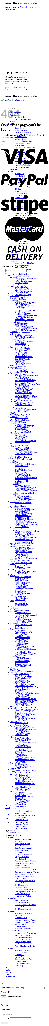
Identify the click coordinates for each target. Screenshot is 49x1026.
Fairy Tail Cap (20, 358)
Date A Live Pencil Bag (23, 676)
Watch (12, 911)
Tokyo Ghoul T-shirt (22, 828)
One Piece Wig (20, 961)
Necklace (14, 623)
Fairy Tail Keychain (22, 547)
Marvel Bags (20, 308)
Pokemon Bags (20, 321)
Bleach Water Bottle (23, 773)
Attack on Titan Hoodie (24, 504)
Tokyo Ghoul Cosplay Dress (25, 397)
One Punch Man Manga (24, 589)
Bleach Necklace (21, 628)
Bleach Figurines (21, 430)
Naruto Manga (20, 584)
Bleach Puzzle (20, 728)
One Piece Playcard (22, 719)
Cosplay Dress (15, 373)
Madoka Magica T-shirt (24, 811)
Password (5, 992)
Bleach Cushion (21, 403)
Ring (12, 737)
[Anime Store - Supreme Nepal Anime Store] (12, 100)
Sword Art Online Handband (26, 477)
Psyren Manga (20, 591)
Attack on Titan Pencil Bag (25, 671)
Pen (11, 505)
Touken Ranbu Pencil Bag (24, 704)
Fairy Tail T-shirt (21, 802)
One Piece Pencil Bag (23, 695)
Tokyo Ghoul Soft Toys (23, 787)
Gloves (12, 460)
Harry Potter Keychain (23, 552)
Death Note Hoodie (22, 508)
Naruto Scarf (20, 765)
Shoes (12, 769)
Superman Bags (21, 325)
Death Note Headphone (24, 488)
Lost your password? (9, 1001)
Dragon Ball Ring (21, 748)
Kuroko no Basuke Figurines (25, 440)
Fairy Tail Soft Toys (22, 776)
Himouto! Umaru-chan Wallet (26, 707)
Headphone (14, 484)
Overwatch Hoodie (22, 521)
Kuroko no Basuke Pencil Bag (26, 684)
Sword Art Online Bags (23, 327)
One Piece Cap (20, 366)
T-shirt (12, 791)
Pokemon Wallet (21, 725)
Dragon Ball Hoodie (22, 510)
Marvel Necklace (21, 639)
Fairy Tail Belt (20, 338)
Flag (11, 293)
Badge (12, 121)
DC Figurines (20, 434)
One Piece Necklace (22, 643)
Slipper (12, 772)
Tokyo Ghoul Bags (22, 329)
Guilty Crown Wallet (22, 867)
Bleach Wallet (20, 846)
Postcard (13, 559)
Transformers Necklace (24, 654)
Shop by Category (13, 275)
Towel (12, 830)
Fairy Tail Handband (22, 469)
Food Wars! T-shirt (22, 804)
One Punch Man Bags (23, 316)
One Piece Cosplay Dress (24, 388)
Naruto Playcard (21, 717)
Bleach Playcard (21, 713)
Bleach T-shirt (20, 796)
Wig (11, 786)
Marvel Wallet (20, 878)
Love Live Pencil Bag (23, 689)
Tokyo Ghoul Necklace (23, 652)
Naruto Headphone (22, 333)
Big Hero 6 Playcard (22, 715)
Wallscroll (14, 736)
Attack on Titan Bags (23, 288)
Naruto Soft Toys (21, 778)
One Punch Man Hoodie (24, 519)
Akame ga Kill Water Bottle (25, 770)
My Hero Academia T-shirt (25, 815)
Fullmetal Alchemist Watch (25, 920)
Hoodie (13, 501)
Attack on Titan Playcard (24, 711)
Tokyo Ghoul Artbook (23, 119)
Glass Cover (14, 458)
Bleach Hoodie (20, 506)
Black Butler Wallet (22, 843)
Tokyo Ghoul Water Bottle (25, 946)
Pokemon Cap (20, 369)
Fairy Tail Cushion (21, 406)
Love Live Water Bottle (23, 939)
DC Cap (18, 351)
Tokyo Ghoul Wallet (22, 894)
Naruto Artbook (21, 117)
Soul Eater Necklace (22, 647)
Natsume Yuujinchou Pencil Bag (27, 693)
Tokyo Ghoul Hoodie (23, 525)
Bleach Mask (20, 597)
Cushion (13, 401)
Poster (12, 724)
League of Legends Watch (25, 922)
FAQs (7, 807)
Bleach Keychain (21, 536)
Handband (14, 300)
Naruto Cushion (21, 408)
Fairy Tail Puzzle (21, 730)
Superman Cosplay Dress (24, 395)
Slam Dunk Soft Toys (23, 785)
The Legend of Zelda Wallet (25, 891)
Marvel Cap (19, 362)
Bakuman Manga (21, 578)
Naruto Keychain (21, 556)
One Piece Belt (20, 345)
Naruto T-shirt (20, 817)
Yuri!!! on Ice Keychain (23, 567)
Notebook (14, 494)
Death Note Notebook (23, 658)
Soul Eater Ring (20, 758)
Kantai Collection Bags (23, 141)
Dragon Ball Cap (21, 355)
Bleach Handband (22, 467)
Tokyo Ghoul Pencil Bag (24, 702)
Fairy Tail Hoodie (21, 512)
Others (17, 645)
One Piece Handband (23, 475)
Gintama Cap (20, 360)
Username (5, 1010)
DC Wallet (19, 852)
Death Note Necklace (23, 632)
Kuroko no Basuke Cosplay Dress (28, 384)
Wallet (12, 837)
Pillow (12, 706)
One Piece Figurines (22, 285)
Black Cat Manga (21, 418)
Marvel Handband (22, 471)
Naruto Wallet (20, 883)
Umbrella (13, 672)
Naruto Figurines (21, 445)
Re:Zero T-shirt (21, 826)
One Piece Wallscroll (23, 909)
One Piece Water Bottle (24, 944)
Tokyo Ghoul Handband (24, 480)
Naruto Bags (20, 312)
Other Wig (19, 965)
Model (12, 606)
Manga (13, 576)
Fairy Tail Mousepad (23, 613)
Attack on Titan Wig (23, 950)
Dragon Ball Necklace (23, 634)
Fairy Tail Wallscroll (22, 902)
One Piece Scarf (21, 767)
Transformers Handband (24, 482)
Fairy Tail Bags (20, 299)
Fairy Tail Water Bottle (23, 937)
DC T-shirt (19, 798)
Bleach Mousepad (22, 610)
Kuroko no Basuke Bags (24, 143)
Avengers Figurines (22, 427)
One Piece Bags (21, 314)
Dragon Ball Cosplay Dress (25, 379)
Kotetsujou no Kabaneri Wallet (27, 872)
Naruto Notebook (22, 663)
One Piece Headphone (23, 497)
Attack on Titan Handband (25, 464)
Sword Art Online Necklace (25, 650)
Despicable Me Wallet (23, 854)
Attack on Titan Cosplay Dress (27, 375)
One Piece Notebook (23, 665)
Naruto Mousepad (22, 617)
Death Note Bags (21, 130)
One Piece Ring (20, 754)
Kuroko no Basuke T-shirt (25, 809)
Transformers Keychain (24, 565)
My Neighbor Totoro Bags (25, 310)
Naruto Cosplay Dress (23, 386)
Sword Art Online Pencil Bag (26, 700)
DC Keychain (20, 538)
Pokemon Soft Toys (22, 782)
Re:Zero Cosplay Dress (23, 393)
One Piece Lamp (21, 573)
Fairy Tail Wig (20, 955)
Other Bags (19, 318)
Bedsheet (13, 332)
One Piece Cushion (22, 410)
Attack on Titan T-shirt (24, 793)
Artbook (13, 277)
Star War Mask (20, 602)
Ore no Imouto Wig (22, 963)
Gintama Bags (20, 139)
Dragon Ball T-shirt (22, 800)
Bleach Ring (19, 741)
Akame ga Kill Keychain (24, 532)
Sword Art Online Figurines (25, 451)
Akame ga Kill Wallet (23, 839)
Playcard (13, 546)
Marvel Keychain (21, 554)
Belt (11, 334)
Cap (11, 347)
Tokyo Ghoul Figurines (23, 454)
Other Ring (19, 756)
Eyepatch (13, 416)
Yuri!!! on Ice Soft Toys (23, 789)
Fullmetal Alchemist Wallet (25, 861)
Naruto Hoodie (21, 515)
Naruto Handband (22, 473)
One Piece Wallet (21, 722)
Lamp (12, 407)
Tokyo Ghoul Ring (21, 761)
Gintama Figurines (22, 276)
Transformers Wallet (23, 896)
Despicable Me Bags (23, 132)
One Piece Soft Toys (22, 780)
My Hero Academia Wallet (25, 880)
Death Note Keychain (23, 541)
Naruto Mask (20, 599)
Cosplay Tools (15, 399)
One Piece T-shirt (21, 819)
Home (8, 805)
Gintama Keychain (22, 549)
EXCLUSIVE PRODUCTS (20, 414)
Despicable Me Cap (22, 353)
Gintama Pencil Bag (22, 682)
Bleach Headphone (22, 486)
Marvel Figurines (21, 443)
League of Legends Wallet (25, 876)
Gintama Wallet (21, 865)
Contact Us (10, 810)
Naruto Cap (19, 364)
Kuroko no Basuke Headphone (26, 493)
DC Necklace (20, 630)
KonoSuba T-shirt (21, 806)
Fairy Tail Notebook (22, 660)
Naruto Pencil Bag (22, 529)
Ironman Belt (20, 340)
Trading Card (15, 833)
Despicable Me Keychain (24, 543)
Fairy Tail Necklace (22, 637)
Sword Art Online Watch (24, 928)
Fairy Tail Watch (21, 918)
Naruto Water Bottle (23, 941)
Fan (11, 419)
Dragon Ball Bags (21, 297)
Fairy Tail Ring (20, 750)
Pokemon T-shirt (21, 824)
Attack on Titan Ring (23, 739)
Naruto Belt (19, 342)
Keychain (13, 367)
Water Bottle (15, 931)
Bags (12, 286)
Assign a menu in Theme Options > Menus (22, 7)
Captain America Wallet (24, 848)
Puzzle (12, 726)
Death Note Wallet (22, 850)
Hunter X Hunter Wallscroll (25, 742)
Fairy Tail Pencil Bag (22, 680)
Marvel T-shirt (20, 813)
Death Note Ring (21, 745)
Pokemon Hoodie (21, 523)
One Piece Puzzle (21, 735)
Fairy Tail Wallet (21, 859)
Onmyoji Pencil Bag (22, 697)
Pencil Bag (14, 507)
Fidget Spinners (16, 421)
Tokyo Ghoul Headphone (24, 499)
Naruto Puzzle (20, 732)
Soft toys (13, 611)
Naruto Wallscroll (21, 907)
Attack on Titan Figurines (24, 425)
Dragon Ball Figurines (23, 432)
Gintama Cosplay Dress (24, 382)
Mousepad (14, 446)
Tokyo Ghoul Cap (21, 371)
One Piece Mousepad (23, 457)
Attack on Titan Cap (22, 349)
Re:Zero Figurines (21, 449)
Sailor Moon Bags (21, 323)
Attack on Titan (21, 841)
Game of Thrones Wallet (24, 863)
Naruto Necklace (21, 641)
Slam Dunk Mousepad (23, 459)
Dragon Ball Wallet (22, 857)
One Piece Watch (21, 926)
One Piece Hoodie (22, 517)
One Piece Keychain (22, 560)
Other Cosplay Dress (23, 390)
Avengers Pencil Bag (23, 674)
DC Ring (18, 743)
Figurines (13, 423)
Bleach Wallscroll (21, 900)
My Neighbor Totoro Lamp (25, 571)
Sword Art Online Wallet (24, 889)
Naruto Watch (20, 924)
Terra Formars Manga (23, 593)
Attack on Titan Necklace (25, 626)
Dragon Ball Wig (21, 952)
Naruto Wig (19, 957)
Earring (13, 412)
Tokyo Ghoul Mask (22, 604)
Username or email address (12, 988)
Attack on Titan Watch (23, 913)
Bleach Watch (20, 915)
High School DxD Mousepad (26, 615)
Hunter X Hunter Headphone (26, 491)
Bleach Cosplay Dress (23, 377)
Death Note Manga (22, 420)
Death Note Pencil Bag (23, 678)
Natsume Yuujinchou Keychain (26, 558)
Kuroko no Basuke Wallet (24, 874)
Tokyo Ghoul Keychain (23, 400)
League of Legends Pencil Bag (26, 687)
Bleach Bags (19, 128)
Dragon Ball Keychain (23, 545)
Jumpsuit (13, 365)
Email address (7, 1014)
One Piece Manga (21, 586)
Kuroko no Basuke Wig (24, 959)
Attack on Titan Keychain (24, 534)
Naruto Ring (19, 752)
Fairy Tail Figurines (22, 274)
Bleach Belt (19, 336)
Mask (12, 433)
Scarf (12, 601)
